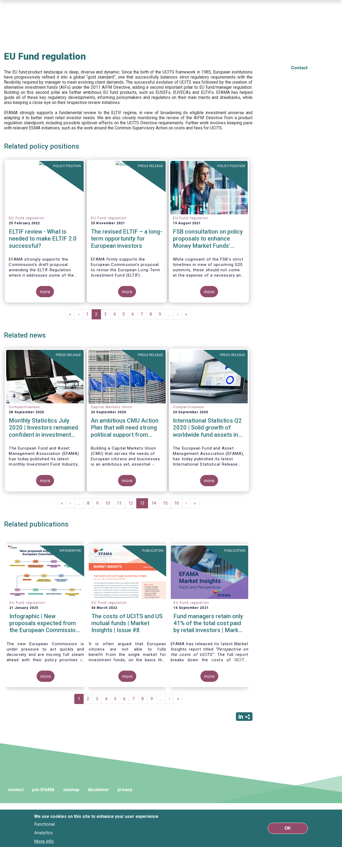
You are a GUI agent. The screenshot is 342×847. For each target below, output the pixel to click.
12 (132, 503)
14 (155, 503)
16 (178, 503)
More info (44, 841)
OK (288, 828)
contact (16, 789)
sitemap (71, 789)
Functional (44, 824)
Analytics (43, 832)
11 (121, 503)
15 (167, 503)
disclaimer (98, 789)
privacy (125, 789)
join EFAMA (43, 789)
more (45, 291)
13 (144, 504)
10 (109, 503)
